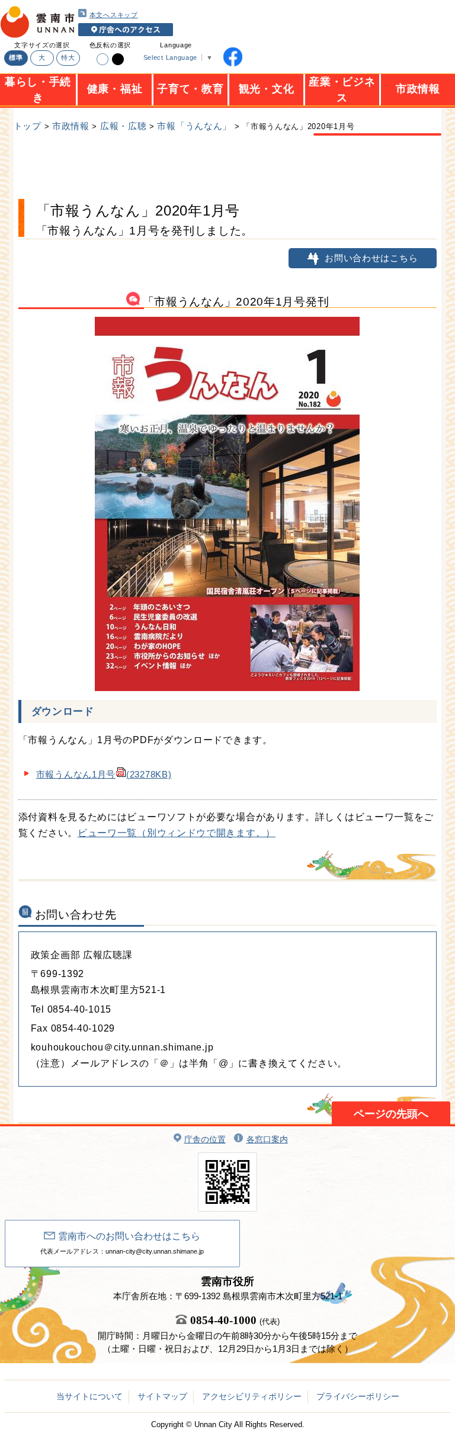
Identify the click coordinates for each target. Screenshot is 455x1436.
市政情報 (418, 89)
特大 (68, 57)
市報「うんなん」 (194, 126)
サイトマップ (162, 1396)
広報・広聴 (123, 126)
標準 (16, 57)
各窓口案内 (267, 1139)
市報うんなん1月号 (104, 774)
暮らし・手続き (38, 85)
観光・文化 (266, 89)
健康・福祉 (115, 89)
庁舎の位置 (205, 1139)
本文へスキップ (113, 14)
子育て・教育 (190, 89)
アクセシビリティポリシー (252, 1396)
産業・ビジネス (342, 85)
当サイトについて (89, 1396)
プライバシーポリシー (357, 1396)
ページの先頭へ (391, 1114)
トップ (27, 126)
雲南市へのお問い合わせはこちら (129, 1236)
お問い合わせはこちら (371, 258)
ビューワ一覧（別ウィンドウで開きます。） (176, 833)
